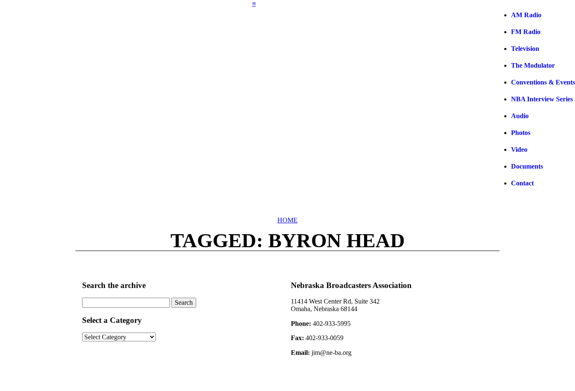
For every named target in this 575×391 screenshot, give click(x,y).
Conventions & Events (543, 82)
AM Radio (526, 14)
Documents (527, 166)
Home (287, 220)
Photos (520, 132)
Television (525, 48)
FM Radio (525, 31)
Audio (520, 115)
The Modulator (533, 65)
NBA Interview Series (542, 99)
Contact (522, 183)
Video (519, 149)
